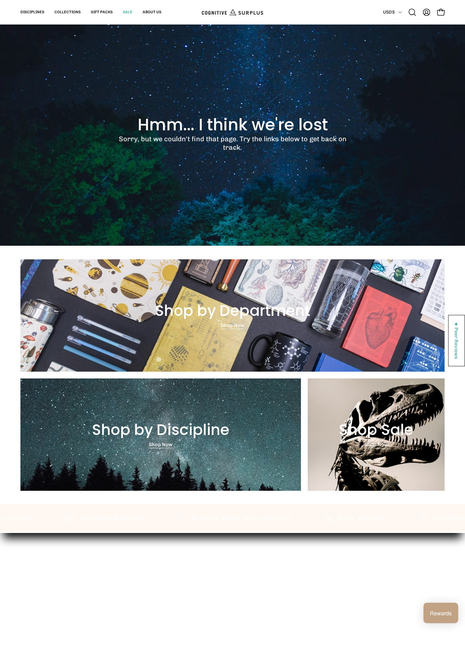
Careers (140, 590)
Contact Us (231, 590)
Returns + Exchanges (243, 568)
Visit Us (226, 600)
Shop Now (232, 325)
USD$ (389, 12)
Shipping (228, 558)
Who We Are (145, 558)
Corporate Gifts (149, 568)
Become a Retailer (152, 579)
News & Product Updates (160, 600)
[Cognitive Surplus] (232, 12)
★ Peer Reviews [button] (457, 340)
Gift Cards (230, 579)
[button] (32, 12)
